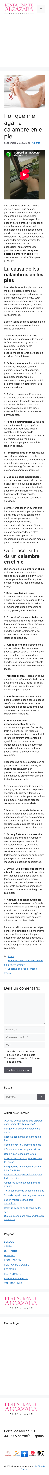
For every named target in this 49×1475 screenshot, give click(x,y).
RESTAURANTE (12, 1274)
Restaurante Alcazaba (16, 1278)
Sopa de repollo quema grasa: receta (24, 1195)
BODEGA (9, 1241)
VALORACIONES (13, 1283)
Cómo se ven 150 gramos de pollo (22, 1144)
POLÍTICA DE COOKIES (16, 1264)
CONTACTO (10, 1251)
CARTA (8, 1246)
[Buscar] (41, 1097)
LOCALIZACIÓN (12, 1260)
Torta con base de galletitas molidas (24, 1190)
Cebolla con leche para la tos (20, 1154)
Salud (11, 956)
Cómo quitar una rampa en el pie (22, 1149)
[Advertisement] (24, 43)
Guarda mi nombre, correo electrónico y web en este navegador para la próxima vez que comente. (24, 1056)
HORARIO (9, 1255)
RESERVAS (10, 1269)
